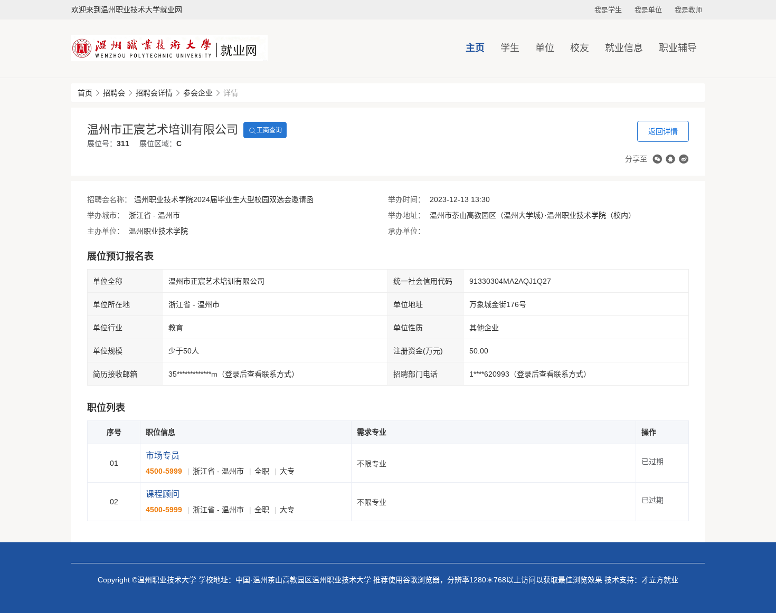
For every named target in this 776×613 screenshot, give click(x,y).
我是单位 (648, 10)
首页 (85, 93)
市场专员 (162, 455)
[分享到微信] (657, 159)
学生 (509, 48)
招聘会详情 (154, 93)
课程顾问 (162, 494)
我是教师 (688, 10)
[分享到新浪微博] (683, 159)
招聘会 (114, 93)
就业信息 (624, 48)
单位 (544, 48)
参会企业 (198, 93)
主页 (475, 48)
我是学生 (608, 10)
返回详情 (663, 131)
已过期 (652, 461)
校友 (579, 48)
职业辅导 (678, 48)
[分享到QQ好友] (670, 159)
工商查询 (269, 130)
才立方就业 (659, 580)
